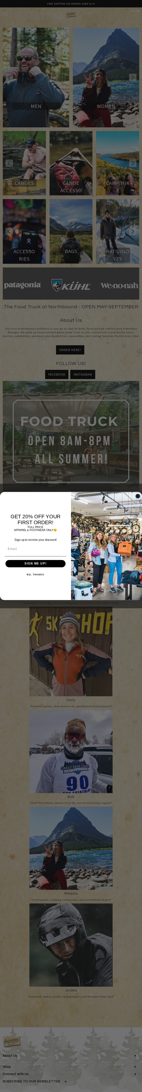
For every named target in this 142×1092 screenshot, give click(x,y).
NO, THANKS (35, 574)
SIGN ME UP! (35, 563)
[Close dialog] (138, 496)
